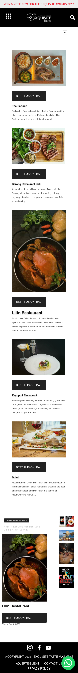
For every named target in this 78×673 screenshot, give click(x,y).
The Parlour (19, 106)
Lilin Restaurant (27, 312)
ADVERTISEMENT (27, 663)
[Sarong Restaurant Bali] (39, 146)
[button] (71, 17)
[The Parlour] (39, 68)
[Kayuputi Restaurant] (39, 357)
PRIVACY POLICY (39, 668)
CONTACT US (53, 663)
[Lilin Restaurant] (39, 251)
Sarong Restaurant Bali (26, 184)
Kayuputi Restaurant (24, 395)
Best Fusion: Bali (29, 95)
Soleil (15, 477)
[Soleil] (39, 439)
